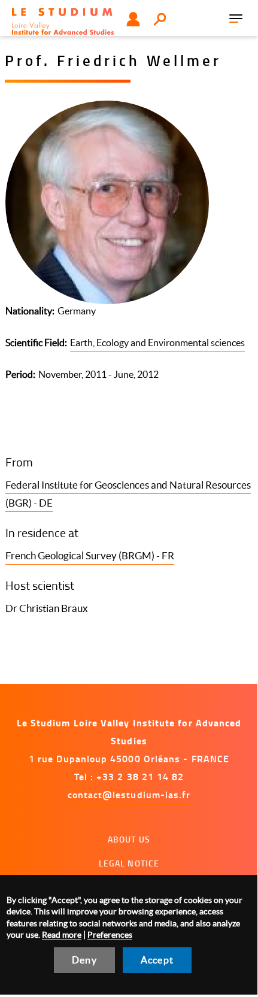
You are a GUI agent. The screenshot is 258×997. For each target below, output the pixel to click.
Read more (61, 935)
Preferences (109, 935)
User (133, 19)
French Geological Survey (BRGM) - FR (89, 555)
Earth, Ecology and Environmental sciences (157, 342)
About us (129, 839)
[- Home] (63, 21)
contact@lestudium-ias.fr (129, 794)
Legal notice (129, 863)
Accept (157, 959)
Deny (84, 959)
